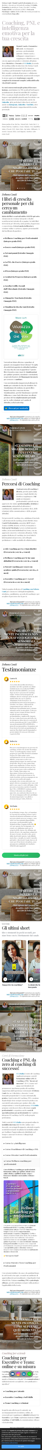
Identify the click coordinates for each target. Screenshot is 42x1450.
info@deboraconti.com (15, 418)
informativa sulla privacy (10, 1443)
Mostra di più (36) (21, 855)
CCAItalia (27, 63)
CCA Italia (20, 1074)
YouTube (30, 105)
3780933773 (14, 420)
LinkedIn (5, 102)
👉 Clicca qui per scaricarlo (16, 408)
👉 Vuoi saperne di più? (11, 1256)
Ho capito (21, 1446)
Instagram (13, 105)
